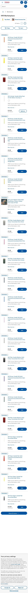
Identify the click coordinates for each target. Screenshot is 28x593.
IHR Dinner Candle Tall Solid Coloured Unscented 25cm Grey (16, 338)
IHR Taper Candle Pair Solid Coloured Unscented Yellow (15, 58)
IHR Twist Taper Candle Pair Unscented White (15, 437)
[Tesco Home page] (7, 2)
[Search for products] (25, 6)
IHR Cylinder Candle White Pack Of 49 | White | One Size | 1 (16, 97)
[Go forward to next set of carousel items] (25, 23)
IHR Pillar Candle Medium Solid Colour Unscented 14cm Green (16, 259)
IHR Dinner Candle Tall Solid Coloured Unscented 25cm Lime (16, 119)
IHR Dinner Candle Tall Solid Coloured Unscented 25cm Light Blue (16, 298)
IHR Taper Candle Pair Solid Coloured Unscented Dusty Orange (15, 457)
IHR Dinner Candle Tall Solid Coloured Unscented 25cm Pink (16, 240)
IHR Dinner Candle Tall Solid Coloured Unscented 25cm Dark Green (16, 398)
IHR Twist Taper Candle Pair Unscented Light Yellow (15, 477)
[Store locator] (25, 2)
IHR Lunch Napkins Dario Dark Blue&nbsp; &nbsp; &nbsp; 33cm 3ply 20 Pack (16, 201)
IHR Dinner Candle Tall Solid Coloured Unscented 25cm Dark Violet (16, 377)
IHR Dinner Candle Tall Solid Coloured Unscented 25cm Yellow (15, 180)
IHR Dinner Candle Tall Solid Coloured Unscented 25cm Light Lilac (16, 319)
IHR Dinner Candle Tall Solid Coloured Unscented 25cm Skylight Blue (15, 160)
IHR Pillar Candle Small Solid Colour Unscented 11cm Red (15, 77)
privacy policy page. (15, 564)
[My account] (21, 2)
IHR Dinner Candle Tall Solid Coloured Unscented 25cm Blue (16, 278)
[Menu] (2, 2)
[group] (6, 19)
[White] (9, 100)
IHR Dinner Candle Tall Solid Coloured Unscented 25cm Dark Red (16, 139)
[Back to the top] (15, 518)
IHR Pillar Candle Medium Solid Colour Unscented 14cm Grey (16, 358)
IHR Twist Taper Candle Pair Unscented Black (15, 496)
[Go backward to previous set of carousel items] (22, 23)
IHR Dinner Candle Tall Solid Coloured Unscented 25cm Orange (15, 38)
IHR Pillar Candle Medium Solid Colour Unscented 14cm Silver (16, 221)
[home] (3, 12)
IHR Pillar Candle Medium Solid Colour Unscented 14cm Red (16, 418)
